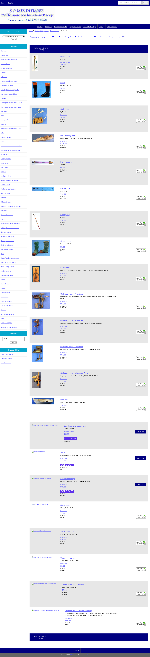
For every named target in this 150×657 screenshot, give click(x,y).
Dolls (2, 133)
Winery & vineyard (6, 323)
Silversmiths (4, 297)
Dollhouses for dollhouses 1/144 (11, 128)
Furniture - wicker (6, 176)
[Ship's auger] (40, 504)
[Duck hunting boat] (43, 141)
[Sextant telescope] (41, 478)
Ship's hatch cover (68, 531)
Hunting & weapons (7, 215)
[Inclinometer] (36, 282)
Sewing (3, 288)
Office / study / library (7, 267)
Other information (112, 27)
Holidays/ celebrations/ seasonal (11, 206)
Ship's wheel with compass (73, 584)
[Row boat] (43, 404)
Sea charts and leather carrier (76, 426)
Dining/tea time (5, 120)
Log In (10, 3)
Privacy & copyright (7, 354)
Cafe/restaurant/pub (7, 85)
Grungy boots (65, 241)
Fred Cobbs (4, 167)
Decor (2, 115)
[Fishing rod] (36, 229)
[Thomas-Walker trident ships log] (46, 610)
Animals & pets (5, 64)
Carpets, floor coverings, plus (10, 90)
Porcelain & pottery (7, 275)
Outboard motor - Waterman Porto (74, 373)
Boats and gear (54, 31)
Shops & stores (5, 292)
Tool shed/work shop (7, 314)
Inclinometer (65, 267)
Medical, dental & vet (7, 241)
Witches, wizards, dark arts (9, 327)
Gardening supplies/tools (8, 189)
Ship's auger (65, 505)
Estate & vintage (6, 137)
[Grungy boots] (41, 255)
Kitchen (3, 219)
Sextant (63, 452)
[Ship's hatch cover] (41, 531)
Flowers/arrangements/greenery (11, 150)
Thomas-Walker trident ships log (78, 611)
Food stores (4, 163)
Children (3, 98)
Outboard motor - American (71, 294)
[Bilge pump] (35, 70)
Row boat (64, 399)
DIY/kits (3, 124)
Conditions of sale (6, 358)
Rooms (3, 279)
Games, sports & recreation (9, 180)
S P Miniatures (74, 654)
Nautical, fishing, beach (42, 31)
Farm (2, 141)
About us (39, 27)
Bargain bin (4, 55)
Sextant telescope (67, 479)
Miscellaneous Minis (7, 249)
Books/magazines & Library (9, 81)
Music (2, 254)
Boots (62, 83)
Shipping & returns (75, 27)
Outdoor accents (6, 271)
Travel (3, 318)
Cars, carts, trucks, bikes (9, 94)
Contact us (48, 27)
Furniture (3, 172)
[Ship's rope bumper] (42, 557)
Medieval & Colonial (7, 245)
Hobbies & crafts (6, 202)
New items (4, 51)
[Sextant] (38, 451)
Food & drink (5, 154)
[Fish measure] (43, 164)
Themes (3, 310)
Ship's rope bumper (68, 558)
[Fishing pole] (43, 190)
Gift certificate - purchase (9, 59)
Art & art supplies (6, 68)
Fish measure (66, 162)
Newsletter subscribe (60, 27)
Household (4, 210)
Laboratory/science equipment (10, 223)
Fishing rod (65, 215)
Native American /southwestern (10, 258)
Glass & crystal (5, 193)
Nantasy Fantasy (65, 62)
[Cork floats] (39, 123)
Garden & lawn (5, 185)
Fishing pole (65, 188)
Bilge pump (65, 56)
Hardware (3, 198)
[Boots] (41, 97)
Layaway (101, 27)
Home (3, 3)
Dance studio (5, 111)
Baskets (3, 72)
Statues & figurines (7, 305)
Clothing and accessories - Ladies (11, 103)
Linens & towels (6, 232)
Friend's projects (6, 363)
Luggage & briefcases (7, 236)
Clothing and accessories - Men (11, 107)
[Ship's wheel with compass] (44, 583)
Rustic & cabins (6, 284)
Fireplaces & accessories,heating (11, 146)
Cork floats (64, 109)
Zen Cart (87, 654)
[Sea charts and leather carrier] (45, 425)
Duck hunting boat (67, 135)
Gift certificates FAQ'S (89, 27)
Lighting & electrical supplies (10, 228)
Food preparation (6, 159)
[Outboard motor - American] (41, 308)
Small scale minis (6, 301)
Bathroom (4, 77)
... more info (140, 431)
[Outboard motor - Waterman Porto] (36, 387)
